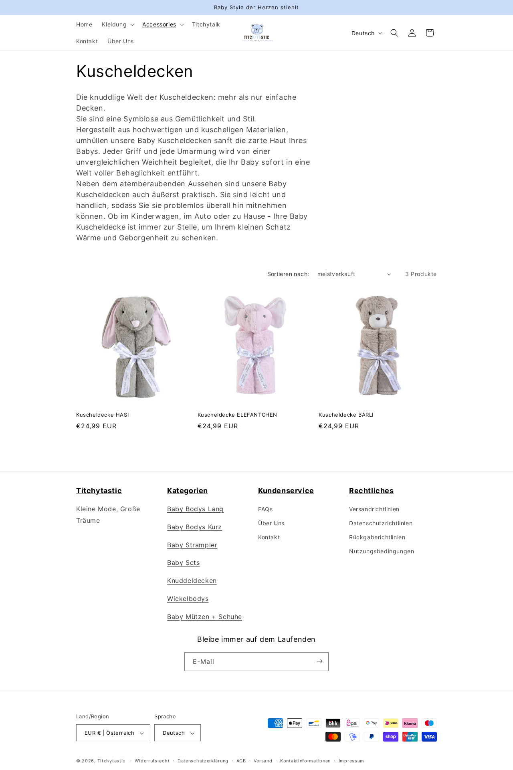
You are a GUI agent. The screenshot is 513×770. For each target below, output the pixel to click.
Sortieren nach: (288, 273)
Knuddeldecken (192, 580)
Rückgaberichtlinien (377, 537)
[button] (117, 24)
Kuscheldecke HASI (102, 414)
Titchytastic (111, 761)
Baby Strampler (192, 545)
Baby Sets (183, 563)
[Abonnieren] (319, 661)
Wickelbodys (188, 599)
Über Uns (271, 523)
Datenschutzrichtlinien (380, 523)
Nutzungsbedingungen (381, 551)
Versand (263, 761)
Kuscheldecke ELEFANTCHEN (237, 414)
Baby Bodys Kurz (194, 527)
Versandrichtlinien (374, 509)
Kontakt (269, 537)
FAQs (265, 509)
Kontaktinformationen (305, 761)
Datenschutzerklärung (203, 761)
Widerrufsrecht (152, 761)
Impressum (351, 761)
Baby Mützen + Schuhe (204, 617)
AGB (241, 761)
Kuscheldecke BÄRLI (346, 414)
